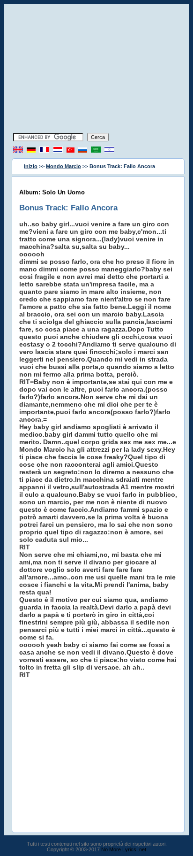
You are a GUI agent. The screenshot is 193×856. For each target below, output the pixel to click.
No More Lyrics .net (123, 849)
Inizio (30, 166)
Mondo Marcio (63, 166)
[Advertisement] (96, 69)
